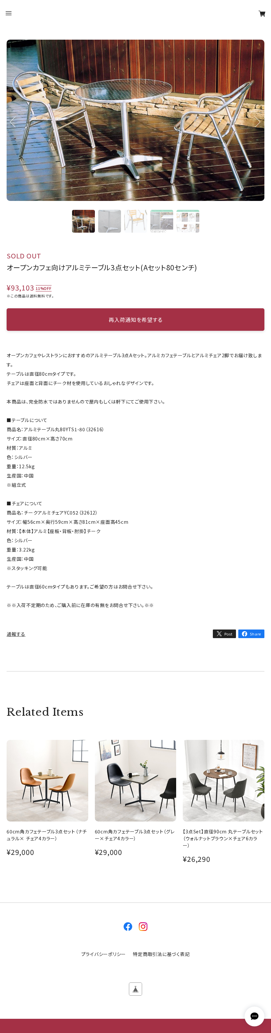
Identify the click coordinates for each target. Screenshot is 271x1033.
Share (255, 633)
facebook (128, 926)
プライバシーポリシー (103, 954)
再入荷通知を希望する (136, 320)
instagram (143, 926)
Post (228, 633)
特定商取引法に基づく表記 (161, 954)
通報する (16, 634)
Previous (13, 130)
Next (257, 130)
